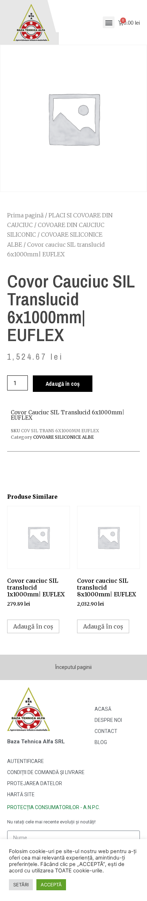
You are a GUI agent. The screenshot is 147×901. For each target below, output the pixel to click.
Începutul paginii (73, 667)
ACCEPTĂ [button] (51, 884)
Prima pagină (25, 215)
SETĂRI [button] (21, 884)
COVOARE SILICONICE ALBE (63, 437)
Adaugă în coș (63, 384)
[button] (109, 22)
